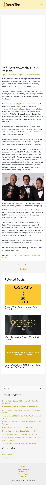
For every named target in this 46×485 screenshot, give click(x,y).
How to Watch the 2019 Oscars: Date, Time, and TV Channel (23, 366)
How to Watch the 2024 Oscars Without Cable (19, 431)
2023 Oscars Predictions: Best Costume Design (19, 443)
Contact (23, 477)
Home (23, 466)
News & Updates (19, 75)
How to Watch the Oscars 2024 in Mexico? (17, 427)
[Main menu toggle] (41, 4)
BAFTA (19, 106)
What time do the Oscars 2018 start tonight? (22, 338)
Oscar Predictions (8, 458)
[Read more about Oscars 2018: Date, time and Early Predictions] (23, 294)
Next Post (23, 269)
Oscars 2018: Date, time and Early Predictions (21, 308)
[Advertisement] (23, 42)
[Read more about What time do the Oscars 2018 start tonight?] (23, 324)
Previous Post (23, 265)
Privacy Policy (23, 474)
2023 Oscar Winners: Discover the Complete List (20, 434)
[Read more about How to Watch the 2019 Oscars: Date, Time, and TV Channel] (23, 353)
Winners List (23, 472)
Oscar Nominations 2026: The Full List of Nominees (20, 407)
